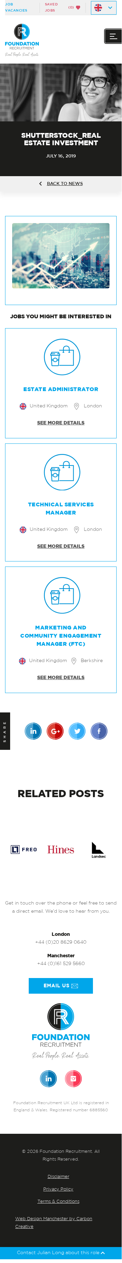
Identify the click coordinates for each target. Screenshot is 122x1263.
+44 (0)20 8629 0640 (61, 942)
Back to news (65, 184)
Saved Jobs (59, 7)
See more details (60, 423)
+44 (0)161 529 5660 (61, 963)
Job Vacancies (16, 7)
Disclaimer (58, 1177)
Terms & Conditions (58, 1201)
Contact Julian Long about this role (59, 1253)
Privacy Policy (58, 1189)
